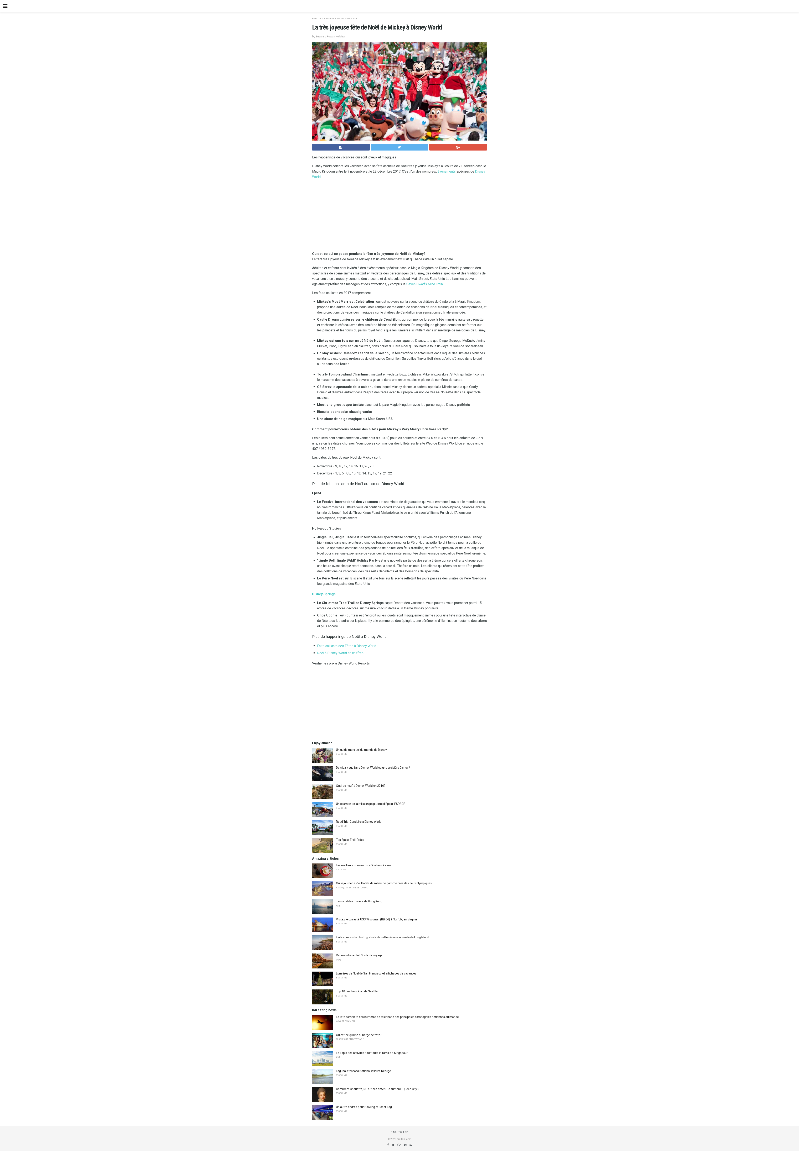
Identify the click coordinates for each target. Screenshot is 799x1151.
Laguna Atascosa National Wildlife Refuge (363, 1071)
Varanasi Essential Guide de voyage (359, 955)
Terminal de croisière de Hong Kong (359, 901)
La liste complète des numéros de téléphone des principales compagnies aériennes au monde (397, 1017)
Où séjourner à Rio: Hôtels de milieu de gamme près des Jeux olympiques (384, 883)
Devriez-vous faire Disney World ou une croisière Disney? (373, 767)
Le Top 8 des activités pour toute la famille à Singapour (372, 1053)
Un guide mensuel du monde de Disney (361, 749)
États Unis (317, 18)
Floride (330, 18)
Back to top (399, 1132)
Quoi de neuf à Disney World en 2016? (360, 785)
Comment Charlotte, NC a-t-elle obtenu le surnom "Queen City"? (377, 1089)
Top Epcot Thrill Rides (350, 839)
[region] (399, 216)
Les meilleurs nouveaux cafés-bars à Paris (363, 865)
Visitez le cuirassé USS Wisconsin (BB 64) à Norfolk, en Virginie (376, 919)
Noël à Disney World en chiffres (340, 653)
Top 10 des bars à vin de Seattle (357, 991)
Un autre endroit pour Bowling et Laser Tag (364, 1107)
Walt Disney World (347, 18)
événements (447, 171)
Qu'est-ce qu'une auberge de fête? (359, 1035)
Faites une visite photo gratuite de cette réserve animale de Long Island (382, 937)
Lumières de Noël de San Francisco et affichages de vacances (376, 973)
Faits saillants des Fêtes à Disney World (346, 646)
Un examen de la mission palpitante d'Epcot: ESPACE (370, 803)
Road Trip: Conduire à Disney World (358, 821)
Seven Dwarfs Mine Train (424, 284)
